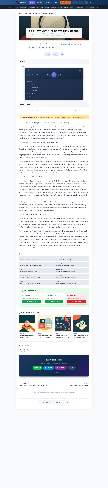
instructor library (25, 275)
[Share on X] (29, 47)
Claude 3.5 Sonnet (61, 258)
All (97, 7)
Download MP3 (32, 301)
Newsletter (62, 367)
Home (20, 13)
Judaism (54, 7)
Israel (47, 7)
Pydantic (58, 281)
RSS (72, 367)
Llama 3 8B (59, 275)
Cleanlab (22, 264)
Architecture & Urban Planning (94, 7)
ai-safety (55, 54)
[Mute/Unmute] (32, 74)
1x (28, 74)
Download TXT (54, 301)
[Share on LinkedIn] (49, 47)
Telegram (49, 367)
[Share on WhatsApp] (39, 47)
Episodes (25, 13)
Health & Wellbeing (63, 7)
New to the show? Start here (54, 372)
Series (48, 2)
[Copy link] (57, 47)
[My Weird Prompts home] (17, 2)
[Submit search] (86, 2)
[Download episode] (80, 74)
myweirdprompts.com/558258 (73, 44)
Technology (23, 7)
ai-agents (47, 54)
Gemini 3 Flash (60, 264)
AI (17, 7)
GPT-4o (22, 270)
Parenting (40, 7)
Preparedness (80, 7)
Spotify (38, 367)
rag (62, 54)
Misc (72, 7)
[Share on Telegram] (43, 47)
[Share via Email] (53, 47)
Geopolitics (32, 7)
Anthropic (22, 258)
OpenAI (22, 281)
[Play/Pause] (54, 74)
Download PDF (77, 301)
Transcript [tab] (73, 110)
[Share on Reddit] (46, 47)
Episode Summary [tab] (37, 110)
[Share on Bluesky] (33, 47)
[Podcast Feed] (90, 2)
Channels (40, 2)
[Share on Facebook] (36, 47)
